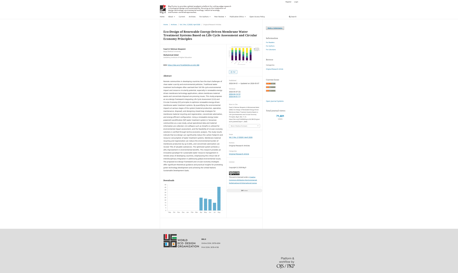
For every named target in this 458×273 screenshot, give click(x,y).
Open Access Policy (257, 16)
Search (294, 16)
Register (288, 2)
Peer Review (219, 16)
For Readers (270, 42)
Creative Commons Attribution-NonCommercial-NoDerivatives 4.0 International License (243, 180)
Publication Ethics (237, 16)
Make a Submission (275, 28)
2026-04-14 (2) (234, 94)
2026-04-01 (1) (234, 96)
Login (296, 2)
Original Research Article (239, 154)
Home (162, 16)
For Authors (204, 16)
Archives (192, 16)
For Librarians (271, 49)
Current (182, 16)
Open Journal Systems (275, 101)
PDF (234, 72)
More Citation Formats (239, 126)
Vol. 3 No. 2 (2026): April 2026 (190, 24)
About (171, 16)
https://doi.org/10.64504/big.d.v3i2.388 (183, 65)
